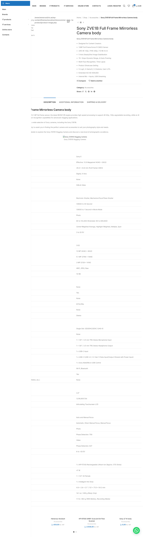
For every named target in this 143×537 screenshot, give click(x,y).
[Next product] (83, 22)
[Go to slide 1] (73, 531)
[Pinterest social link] (88, 91)
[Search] (124, 6)
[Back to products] (80, 22)
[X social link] (85, 91)
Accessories (94, 17)
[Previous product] (78, 22)
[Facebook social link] (83, 91)
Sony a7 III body (125, 519)
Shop (85, 17)
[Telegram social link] (94, 91)
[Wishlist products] (128, 6)
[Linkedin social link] (91, 91)
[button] (136, 530)
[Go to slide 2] (76, 531)
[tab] (50, 101)
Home (79, 17)
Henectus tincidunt (58, 519)
